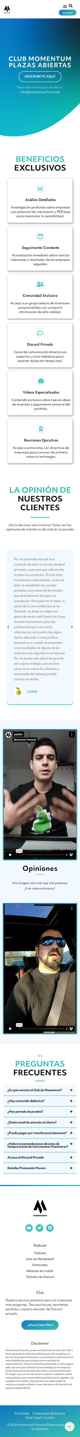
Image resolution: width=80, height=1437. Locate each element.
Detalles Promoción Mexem (26, 1168)
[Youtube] (29, 1228)
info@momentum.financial (40, 92)
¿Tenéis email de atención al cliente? (32, 1122)
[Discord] (50, 1228)
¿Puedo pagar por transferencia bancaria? (37, 1133)
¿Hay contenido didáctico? (25, 1101)
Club (40, 1292)
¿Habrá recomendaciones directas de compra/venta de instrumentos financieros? (37, 1145)
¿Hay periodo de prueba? (25, 1111)
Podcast (40, 1245)
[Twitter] (39, 1228)
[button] (65, 6)
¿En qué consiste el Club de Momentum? (34, 1090)
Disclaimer (40, 1343)
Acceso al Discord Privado (25, 1157)
